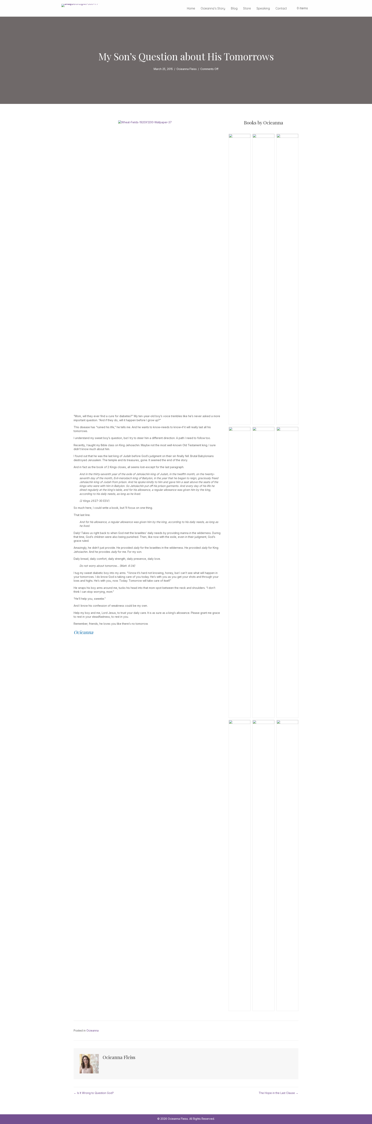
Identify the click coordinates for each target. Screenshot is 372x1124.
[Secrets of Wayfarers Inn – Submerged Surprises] (263, 572)
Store (247, 8)
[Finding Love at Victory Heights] (287, 572)
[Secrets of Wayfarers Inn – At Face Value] (239, 572)
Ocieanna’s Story (213, 8)
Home (191, 8)
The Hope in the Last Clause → (278, 1093)
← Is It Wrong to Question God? (94, 1093)
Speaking (263, 8)
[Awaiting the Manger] (287, 865)
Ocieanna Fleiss (187, 69)
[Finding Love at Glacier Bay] (239, 865)
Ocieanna (92, 1030)
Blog (234, 8)
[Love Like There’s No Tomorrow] (263, 865)
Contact (281, 8)
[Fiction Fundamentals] (287, 279)
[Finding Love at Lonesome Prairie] (263, 279)
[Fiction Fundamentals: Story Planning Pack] (239, 279)
